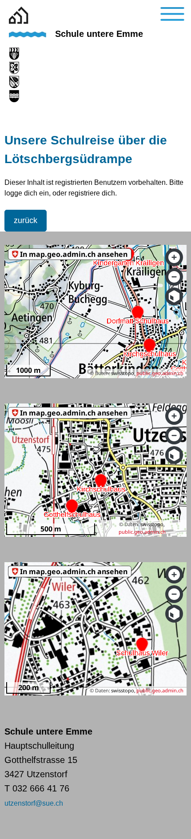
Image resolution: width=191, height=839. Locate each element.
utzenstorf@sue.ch (33, 803)
